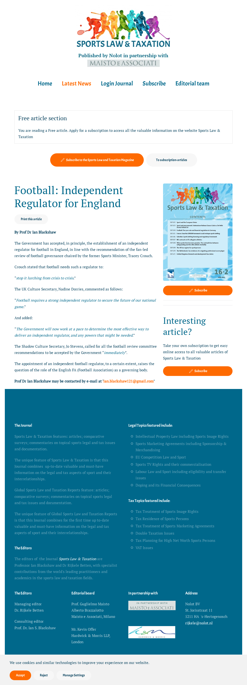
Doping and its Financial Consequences (168, 485)
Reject (44, 675)
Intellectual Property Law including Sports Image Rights (182, 436)
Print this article (31, 219)
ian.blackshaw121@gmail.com (128, 381)
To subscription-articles (171, 160)
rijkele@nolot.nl (199, 623)
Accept (20, 675)
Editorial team (192, 83)
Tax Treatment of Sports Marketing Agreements (175, 525)
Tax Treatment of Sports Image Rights (167, 511)
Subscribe (154, 83)
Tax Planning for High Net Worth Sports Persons (175, 540)
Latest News (76, 83)
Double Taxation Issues (155, 533)
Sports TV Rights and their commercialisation (173, 464)
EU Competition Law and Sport (161, 457)
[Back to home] (123, 37)
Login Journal (117, 83)
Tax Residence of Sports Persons (162, 518)
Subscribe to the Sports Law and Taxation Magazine (100, 160)
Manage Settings (74, 675)
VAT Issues (144, 547)
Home (45, 83)
